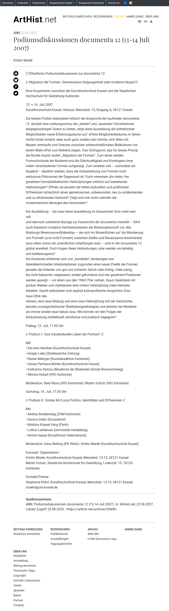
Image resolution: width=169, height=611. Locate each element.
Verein (17, 585)
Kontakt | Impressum (26, 580)
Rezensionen (103, 16)
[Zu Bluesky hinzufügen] (16, 81)
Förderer (18, 605)
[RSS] (130, 2)
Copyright (19, 575)
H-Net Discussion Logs (102, 538)
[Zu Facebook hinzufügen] (16, 87)
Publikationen (59, 534)
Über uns (152, 16)
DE (139, 21)
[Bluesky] (125, 2)
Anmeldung (135, 16)
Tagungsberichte (61, 543)
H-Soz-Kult (22, 3)
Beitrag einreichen (77, 16)
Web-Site (93, 534)
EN (146, 21)
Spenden (19, 590)
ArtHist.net (114, 3)
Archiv (119, 16)
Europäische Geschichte (91, 3)
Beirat (17, 595)
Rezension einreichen (26, 534)
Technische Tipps (24, 570)
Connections (38, 3)
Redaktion (19, 555)
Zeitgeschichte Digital (61, 3)
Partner (18, 600)
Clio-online (7, 3)
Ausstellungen (59, 538)
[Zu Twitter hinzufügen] (16, 94)
